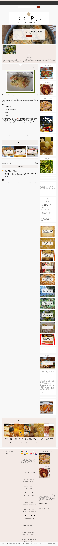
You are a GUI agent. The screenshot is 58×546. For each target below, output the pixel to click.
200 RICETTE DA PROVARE (27, 467)
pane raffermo (25, 121)
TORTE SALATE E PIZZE (33, 539)
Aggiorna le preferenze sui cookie (47, 500)
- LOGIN (47, 508)
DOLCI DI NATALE (26, 493)
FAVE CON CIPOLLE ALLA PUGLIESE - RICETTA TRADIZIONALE (46, 201)
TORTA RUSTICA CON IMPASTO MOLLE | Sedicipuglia (6, 440)
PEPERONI (32, 509)
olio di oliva (17, 118)
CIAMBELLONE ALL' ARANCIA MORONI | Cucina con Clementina (16, 440)
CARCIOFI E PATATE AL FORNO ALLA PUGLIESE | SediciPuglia (46, 209)
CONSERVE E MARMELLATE (31, 472)
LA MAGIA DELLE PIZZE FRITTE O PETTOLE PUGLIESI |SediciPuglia (48, 255)
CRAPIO (33, 474)
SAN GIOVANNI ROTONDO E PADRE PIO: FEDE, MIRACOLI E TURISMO (48, 291)
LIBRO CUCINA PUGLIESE (32, 504)
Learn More (50, 543)
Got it (54, 543)
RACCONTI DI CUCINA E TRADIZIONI (27, 518)
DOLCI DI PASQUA (32, 493)
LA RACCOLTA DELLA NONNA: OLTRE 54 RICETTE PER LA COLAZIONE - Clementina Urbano (21, 441)
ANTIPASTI (33, 467)
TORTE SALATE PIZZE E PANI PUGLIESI (29, 541)
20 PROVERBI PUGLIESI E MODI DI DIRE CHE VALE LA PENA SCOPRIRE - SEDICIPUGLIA (47, 231)
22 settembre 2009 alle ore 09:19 (11, 171)
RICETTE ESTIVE (32, 525)
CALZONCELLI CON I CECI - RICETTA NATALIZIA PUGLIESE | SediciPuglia (26, 440)
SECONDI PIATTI (25, 532)
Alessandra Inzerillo (10, 170)
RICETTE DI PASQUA (26, 525)
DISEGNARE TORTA (29, 488)
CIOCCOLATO (25, 472)
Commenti (43, 351)
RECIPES (34, 518)
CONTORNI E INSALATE (27, 474)
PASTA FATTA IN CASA (27, 509)
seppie (30, 123)
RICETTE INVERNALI (25, 527)
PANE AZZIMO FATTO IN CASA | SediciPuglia (51, 440)
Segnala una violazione (43, 503)
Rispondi (7, 176)
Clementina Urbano (9, 180)
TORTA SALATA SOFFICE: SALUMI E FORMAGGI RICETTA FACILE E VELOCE (46, 218)
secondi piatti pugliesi (31, 532)
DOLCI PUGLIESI (33, 495)
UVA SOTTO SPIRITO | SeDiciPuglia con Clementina (30, 163)
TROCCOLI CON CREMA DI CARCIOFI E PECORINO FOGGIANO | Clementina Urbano (29, 32)
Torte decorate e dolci (25, 539)
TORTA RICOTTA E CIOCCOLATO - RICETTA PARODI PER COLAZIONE (46, 440)
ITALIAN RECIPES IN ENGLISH (29, 502)
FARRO (23, 497)
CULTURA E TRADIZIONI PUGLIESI (29, 486)
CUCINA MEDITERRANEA (26, 481)
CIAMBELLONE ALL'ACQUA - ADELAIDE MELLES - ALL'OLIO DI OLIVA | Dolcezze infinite (48, 339)
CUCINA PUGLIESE (33, 481)
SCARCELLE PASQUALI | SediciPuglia (31, 439)
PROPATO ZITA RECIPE (27, 516)
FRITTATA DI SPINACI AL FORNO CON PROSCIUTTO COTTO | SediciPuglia (46, 205)
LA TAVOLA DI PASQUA (25, 504)
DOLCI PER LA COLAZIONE (26, 495)
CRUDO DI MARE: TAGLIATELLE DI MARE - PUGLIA (48, 327)
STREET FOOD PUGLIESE (30, 534)
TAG (35, 534)
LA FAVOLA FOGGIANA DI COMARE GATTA (47, 267)
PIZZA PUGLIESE (33, 511)
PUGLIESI (32, 516)
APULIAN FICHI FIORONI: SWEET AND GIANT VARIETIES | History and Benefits (48, 315)
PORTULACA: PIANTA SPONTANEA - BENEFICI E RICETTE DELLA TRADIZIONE (47, 303)
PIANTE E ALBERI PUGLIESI (26, 511)
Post (42, 350)
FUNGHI (27, 497)
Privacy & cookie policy (42, 508)
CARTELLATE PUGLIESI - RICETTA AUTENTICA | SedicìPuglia (48, 243)
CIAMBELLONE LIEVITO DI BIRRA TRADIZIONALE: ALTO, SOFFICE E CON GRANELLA (47, 279)
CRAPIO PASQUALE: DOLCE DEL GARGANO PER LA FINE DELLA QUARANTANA (47, 363)
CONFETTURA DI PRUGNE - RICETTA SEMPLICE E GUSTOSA (9, 163)
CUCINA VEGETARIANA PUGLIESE (29, 479)
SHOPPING (24, 534)
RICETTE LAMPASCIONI (32, 527)
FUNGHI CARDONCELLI (32, 497)
